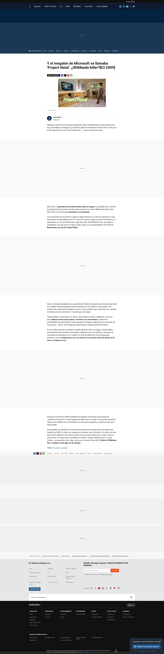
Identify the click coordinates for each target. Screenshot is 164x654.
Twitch (110, 587)
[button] (58, 117)
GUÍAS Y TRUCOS (50, 6)
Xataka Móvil (32, 617)
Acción (57, 453)
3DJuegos (47, 614)
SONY (68, 6)
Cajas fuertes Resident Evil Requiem (100, 556)
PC (61, 6)
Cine (30, 569)
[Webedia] (130, 1)
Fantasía (51, 51)
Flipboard (134, 6)
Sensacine (63, 614)
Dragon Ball (33, 576)
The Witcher (115, 51)
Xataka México (33, 637)
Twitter (130, 6)
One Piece (84, 51)
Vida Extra (47, 617)
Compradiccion (111, 619)
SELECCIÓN (89, 6)
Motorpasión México (97, 637)
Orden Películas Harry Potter (120, 556)
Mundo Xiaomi (33, 625)
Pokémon (106, 51)
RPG (45, 51)
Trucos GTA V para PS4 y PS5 (50, 556)
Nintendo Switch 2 (35, 572)
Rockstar (58, 51)
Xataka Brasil (33, 640)
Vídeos (89, 453)
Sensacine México (65, 637)
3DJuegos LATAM (50, 637)
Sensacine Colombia (66, 640)
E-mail (71, 75)
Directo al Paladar (81, 614)
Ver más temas (34, 589)
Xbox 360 (64, 453)
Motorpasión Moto (96, 617)
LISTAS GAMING (101, 6)
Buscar (131, 597)
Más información (83, 652)
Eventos (71, 453)
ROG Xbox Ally (75, 51)
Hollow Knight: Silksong (70, 577)
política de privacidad (106, 574)
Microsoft (109, 453)
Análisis (50, 569)
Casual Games (97, 453)
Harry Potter (93, 51)
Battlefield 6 (69, 582)
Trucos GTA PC (65, 556)
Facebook (62, 75)
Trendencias (110, 614)
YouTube (56, 448)
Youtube (127, 6)
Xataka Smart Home (34, 622)
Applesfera (32, 619)
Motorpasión (95, 614)
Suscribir (115, 570)
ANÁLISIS (37, 6)
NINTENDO (77, 6)
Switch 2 (66, 51)
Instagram (124, 6)
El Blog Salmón (127, 614)
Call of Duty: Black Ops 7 (35, 583)
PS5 (67, 572)
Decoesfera (110, 617)
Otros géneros (80, 453)
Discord (120, 6)
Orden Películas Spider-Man (79, 556)
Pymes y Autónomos (128, 617)
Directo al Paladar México (81, 638)
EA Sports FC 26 (53, 582)
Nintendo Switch (71, 569)
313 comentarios (54, 75)
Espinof (63, 617)
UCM (100, 51)
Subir (129, 605)
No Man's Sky (52, 576)
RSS (106, 587)
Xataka (31, 614)
